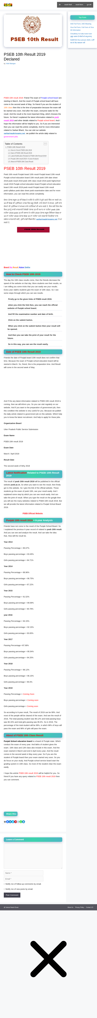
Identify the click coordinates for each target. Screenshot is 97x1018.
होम (60, 5)
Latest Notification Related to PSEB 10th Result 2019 (28, 156)
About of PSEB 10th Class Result (22, 161)
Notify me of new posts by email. (19, 889)
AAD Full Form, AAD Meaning (80, 24)
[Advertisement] (33, 82)
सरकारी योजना (79, 5)
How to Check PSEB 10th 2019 (21, 150)
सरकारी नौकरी (68, 5)
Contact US (89, 907)
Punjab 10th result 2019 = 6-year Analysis (25, 159)
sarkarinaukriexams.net (46, 219)
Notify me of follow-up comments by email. (23, 884)
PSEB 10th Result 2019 (16, 147)
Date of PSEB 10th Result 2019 (21, 153)
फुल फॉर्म (89, 5)
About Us (70, 907)
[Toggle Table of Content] (44, 144)
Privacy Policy (79, 907)
